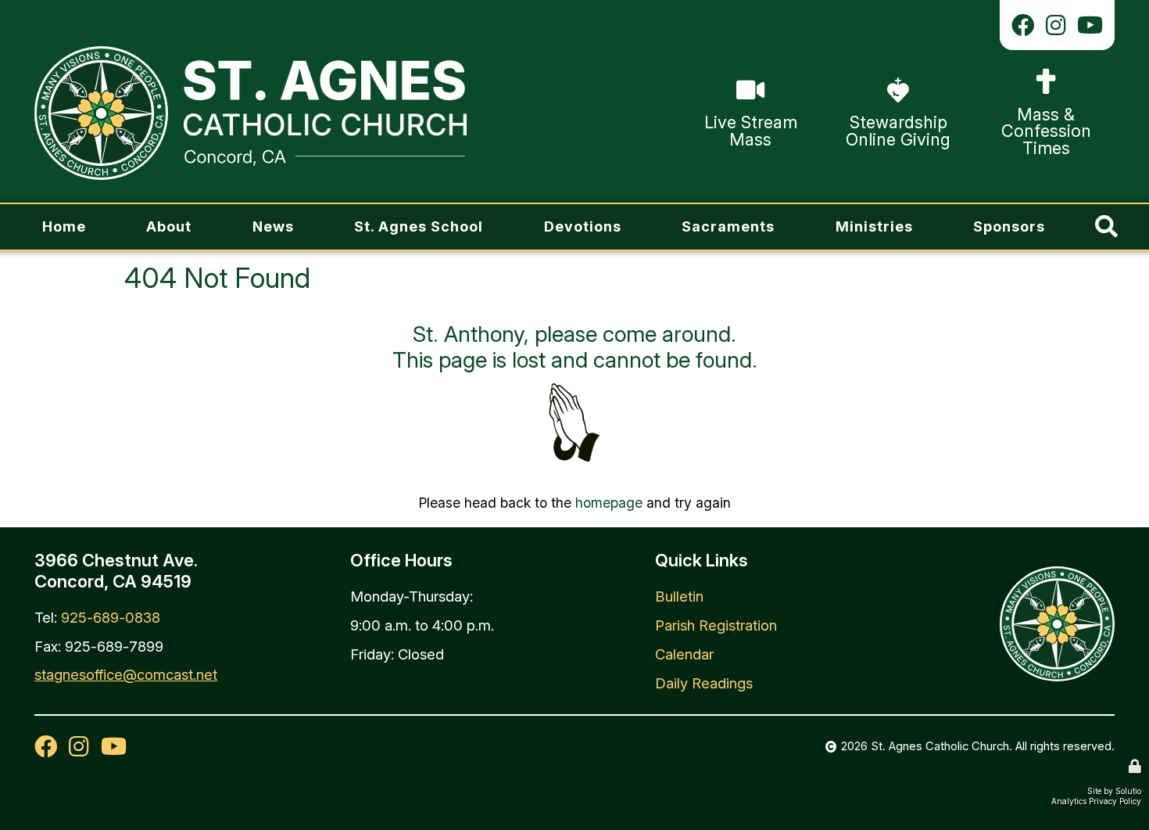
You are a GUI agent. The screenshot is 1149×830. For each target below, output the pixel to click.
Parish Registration (716, 625)
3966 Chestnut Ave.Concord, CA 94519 (116, 570)
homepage (609, 502)
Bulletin (679, 596)
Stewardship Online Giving (877, 85)
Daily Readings (704, 683)
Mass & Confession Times (1043, 77)
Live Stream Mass (748, 75)
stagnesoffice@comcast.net (125, 674)
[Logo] (250, 113)
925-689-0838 (110, 617)
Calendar (684, 654)
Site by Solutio (1114, 791)
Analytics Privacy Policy (1096, 801)
